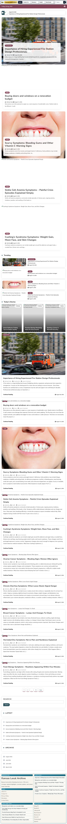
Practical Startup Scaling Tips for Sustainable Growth (14, 812)
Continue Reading (8, 394)
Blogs (35, 806)
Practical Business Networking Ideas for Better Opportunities (15, 819)
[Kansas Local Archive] (2, 2)
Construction (9, 45)
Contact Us (26, 2)
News (35, 817)
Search (7, 699)
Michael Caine (9, 55)
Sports (35, 821)
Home (20, 2)
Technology (37, 819)
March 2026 (9, 767)
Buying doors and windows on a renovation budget (28, 97)
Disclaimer (4, 798)
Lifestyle (36, 810)
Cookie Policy (5, 800)
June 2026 (8, 763)
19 (35, 690)
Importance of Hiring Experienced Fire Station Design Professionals (27, 14)
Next (41, 690)
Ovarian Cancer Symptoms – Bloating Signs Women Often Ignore (30, 559)
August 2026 (9, 756)
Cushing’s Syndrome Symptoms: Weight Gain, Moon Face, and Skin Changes (29, 238)
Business (34, 2)
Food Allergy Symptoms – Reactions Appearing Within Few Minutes (31, 667)
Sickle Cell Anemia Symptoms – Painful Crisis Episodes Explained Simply (29, 191)
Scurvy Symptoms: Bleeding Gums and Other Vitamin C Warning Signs (29, 144)
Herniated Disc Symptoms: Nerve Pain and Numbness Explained (30, 640)
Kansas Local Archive (11, 2)
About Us (3, 791)
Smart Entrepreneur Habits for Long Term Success (13, 817)
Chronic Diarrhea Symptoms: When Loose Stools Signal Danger (30, 586)
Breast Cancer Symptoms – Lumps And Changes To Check (27, 613)
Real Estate (48, 2)
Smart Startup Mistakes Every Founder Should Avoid (13, 814)
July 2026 (8, 760)
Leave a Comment (26, 381)
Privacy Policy (5, 796)
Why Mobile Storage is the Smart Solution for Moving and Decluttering (14, 809)
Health (41, 2)
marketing (8, 149)
